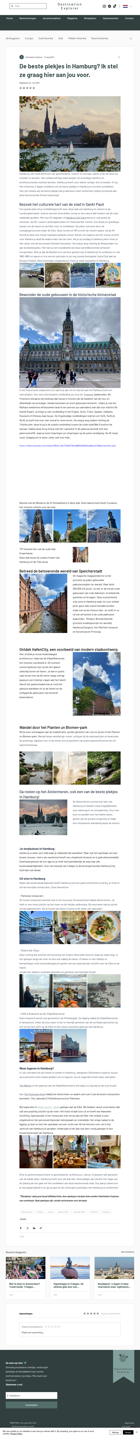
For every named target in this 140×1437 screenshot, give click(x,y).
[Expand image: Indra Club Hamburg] (108, 275)
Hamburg (106, 1212)
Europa (29, 38)
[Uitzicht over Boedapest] (114, 1268)
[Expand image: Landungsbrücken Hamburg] (31, 275)
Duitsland (94, 1212)
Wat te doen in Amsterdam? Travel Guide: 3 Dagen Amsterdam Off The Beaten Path (24, 1285)
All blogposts (13, 38)
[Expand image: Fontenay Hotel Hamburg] (36, 927)
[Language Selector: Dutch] (127, 6)
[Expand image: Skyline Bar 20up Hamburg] (36, 990)
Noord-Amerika (99, 38)
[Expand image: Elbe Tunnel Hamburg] (57, 275)
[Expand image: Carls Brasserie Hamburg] (36, 1045)
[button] (130, 38)
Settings (115, 1432)
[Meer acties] (119, 57)
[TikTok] (115, 6)
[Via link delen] (41, 1228)
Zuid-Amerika (45, 38)
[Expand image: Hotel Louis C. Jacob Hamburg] (36, 1151)
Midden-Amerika (77, 38)
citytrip (51, 1212)
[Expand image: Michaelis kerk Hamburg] (70, 526)
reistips (40, 1212)
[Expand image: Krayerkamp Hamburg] (80, 554)
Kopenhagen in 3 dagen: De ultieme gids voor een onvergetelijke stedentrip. (69, 1285)
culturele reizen (79, 1212)
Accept (128, 1432)
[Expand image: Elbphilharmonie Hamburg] (70, 1045)
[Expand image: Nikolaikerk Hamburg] (36, 526)
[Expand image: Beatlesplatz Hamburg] (82, 275)
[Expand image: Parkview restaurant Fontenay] (70, 927)
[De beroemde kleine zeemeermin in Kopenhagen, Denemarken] (70, 1268)
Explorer (70, 8)
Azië (60, 38)
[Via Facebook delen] (20, 1228)
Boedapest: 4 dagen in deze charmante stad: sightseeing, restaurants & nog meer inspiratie (114, 1285)
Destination (70, 4)
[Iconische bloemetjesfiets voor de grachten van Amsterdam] (25, 1268)
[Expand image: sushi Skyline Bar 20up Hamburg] (70, 990)
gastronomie (63, 1212)
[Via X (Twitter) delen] (27, 1228)
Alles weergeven (127, 1252)
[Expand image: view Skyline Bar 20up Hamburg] (104, 990)
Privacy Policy (16, 1433)
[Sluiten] (136, 1432)
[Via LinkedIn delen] (34, 1228)
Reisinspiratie (26, 1212)
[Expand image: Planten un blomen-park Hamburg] (36, 768)
